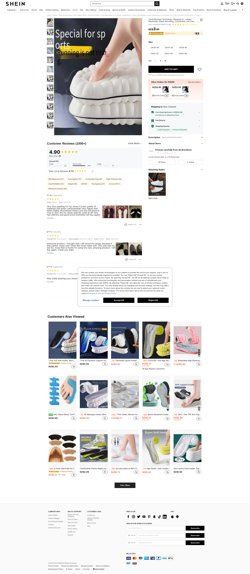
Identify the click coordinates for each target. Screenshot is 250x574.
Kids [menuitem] (81, 10)
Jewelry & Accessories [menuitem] (136, 10)
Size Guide (72, 526)
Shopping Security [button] (162, 126)
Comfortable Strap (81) (94, 179)
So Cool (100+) (114, 184)
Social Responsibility (55, 521)
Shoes (55, 15)
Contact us (91, 515)
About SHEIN (53, 515)
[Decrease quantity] (155, 60)
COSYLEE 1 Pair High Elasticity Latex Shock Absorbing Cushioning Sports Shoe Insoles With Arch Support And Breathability (156, 360)
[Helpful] (125, 224)
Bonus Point (91, 523)
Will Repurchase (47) (56, 179)
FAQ (88, 526)
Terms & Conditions (103, 566)
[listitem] (160, 91)
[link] (227, 3)
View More (125, 485)
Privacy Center (53, 566)
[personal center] (222, 3)
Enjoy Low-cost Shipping (73, 515)
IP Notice (69, 569)
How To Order (72, 519)
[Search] (157, 3)
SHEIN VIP (71, 532)
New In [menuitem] (34, 10)
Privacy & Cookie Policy (69, 566)
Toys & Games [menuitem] (198, 10)
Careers (51, 525)
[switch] (91, 171)
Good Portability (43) (56, 184)
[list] (147, 517)
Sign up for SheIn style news (139, 524)
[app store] (172, 518)
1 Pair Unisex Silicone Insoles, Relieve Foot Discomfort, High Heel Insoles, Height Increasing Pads (125, 414)
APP (172, 512)
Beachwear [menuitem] (65, 10)
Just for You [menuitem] (24, 10)
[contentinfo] (165, 558)
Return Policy (72, 529)
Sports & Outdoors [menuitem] (214, 10)
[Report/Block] (140, 224)
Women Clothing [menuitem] (51, 10)
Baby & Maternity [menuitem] (183, 10)
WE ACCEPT (131, 554)
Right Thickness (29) (114, 179)
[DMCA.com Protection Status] (134, 563)
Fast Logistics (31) (74, 179)
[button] (237, 3)
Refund (70, 535)
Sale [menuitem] (41, 10)
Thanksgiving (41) (98, 184)
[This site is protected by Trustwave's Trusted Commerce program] (128, 563)
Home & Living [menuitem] (104, 10)
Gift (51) (84, 184)
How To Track (72, 522)
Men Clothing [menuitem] (91, 10)
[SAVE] (199, 69)
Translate (50, 218)
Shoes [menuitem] (171, 10)
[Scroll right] (242, 9)
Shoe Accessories (65, 15)
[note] (153, 368)
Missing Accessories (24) (57, 189)
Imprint (77, 569)
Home (49, 15)
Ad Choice (86, 569)
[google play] (177, 518)
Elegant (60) (72, 184)
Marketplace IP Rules (55, 569)
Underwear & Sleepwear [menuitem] (157, 10)
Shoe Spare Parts (79, 15)
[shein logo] (15, 3)
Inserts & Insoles (93, 15)
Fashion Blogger (54, 518)
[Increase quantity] (165, 60)
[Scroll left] (239, 9)
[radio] (154, 47)
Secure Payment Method (93, 519)
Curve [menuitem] (75, 10)
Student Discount (54, 528)
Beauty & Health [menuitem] (119, 10)
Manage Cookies (87, 566)
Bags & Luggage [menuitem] (230, 10)
